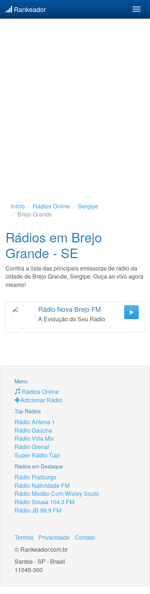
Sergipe (88, 206)
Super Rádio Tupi (37, 455)
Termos (24, 537)
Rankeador (29, 9)
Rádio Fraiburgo (35, 477)
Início (18, 206)
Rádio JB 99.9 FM (38, 510)
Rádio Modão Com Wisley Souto (57, 493)
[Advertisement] (75, 99)
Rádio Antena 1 (35, 422)
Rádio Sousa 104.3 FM (44, 502)
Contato (85, 537)
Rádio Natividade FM (42, 485)
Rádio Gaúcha (33, 430)
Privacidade (54, 537)
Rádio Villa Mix (34, 438)
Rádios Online (51, 206)
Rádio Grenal (32, 446)
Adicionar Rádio (41, 400)
